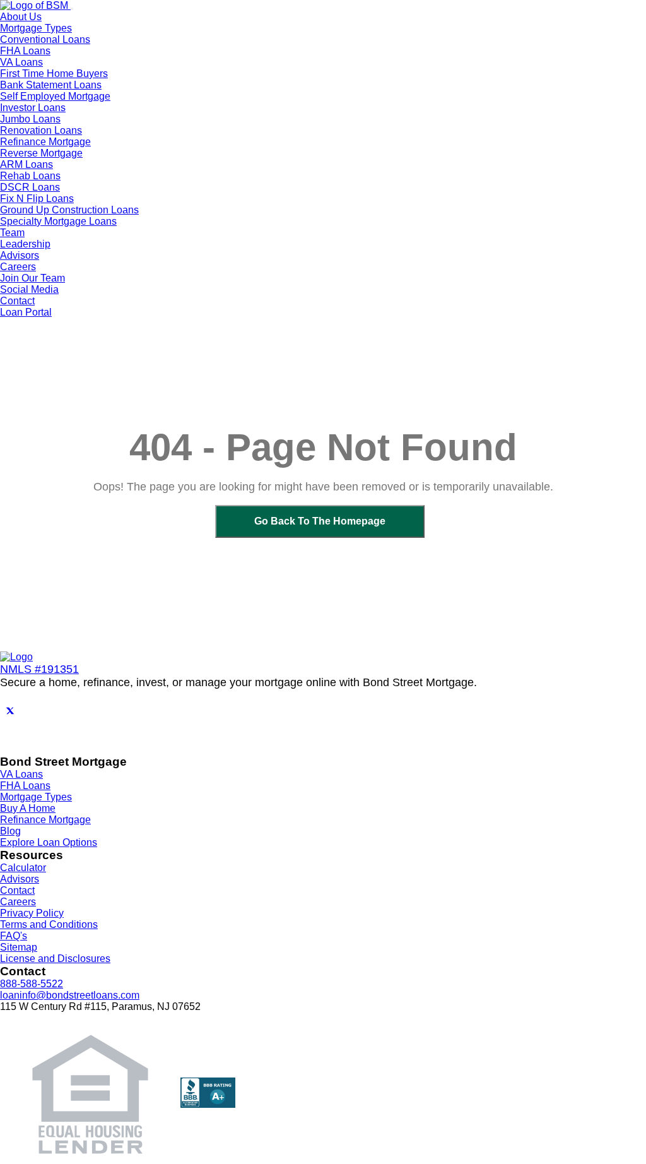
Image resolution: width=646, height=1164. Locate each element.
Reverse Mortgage (41, 153)
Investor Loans (33, 107)
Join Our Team (32, 278)
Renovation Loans (41, 130)
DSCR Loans (30, 187)
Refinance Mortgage (45, 141)
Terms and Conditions (49, 924)
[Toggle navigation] (72, 9)
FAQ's (13, 935)
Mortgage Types (36, 797)
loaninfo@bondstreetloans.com (69, 995)
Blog (10, 831)
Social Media (29, 289)
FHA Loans (25, 50)
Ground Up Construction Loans (69, 210)
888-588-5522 (31, 983)
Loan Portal (26, 312)
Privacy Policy (32, 913)
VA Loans (21, 62)
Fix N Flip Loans (37, 198)
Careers (18, 901)
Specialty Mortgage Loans (58, 221)
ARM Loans (26, 164)
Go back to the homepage (319, 521)
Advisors (19, 255)
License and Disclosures (55, 958)
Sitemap (18, 947)
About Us (21, 16)
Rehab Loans (30, 175)
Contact (17, 300)
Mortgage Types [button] (36, 28)
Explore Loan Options (48, 842)
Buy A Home (28, 808)
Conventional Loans (45, 39)
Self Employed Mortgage (55, 96)
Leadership (25, 244)
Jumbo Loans (30, 119)
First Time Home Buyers (54, 73)
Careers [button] (18, 266)
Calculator (23, 867)
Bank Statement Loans (51, 85)
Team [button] (12, 232)
